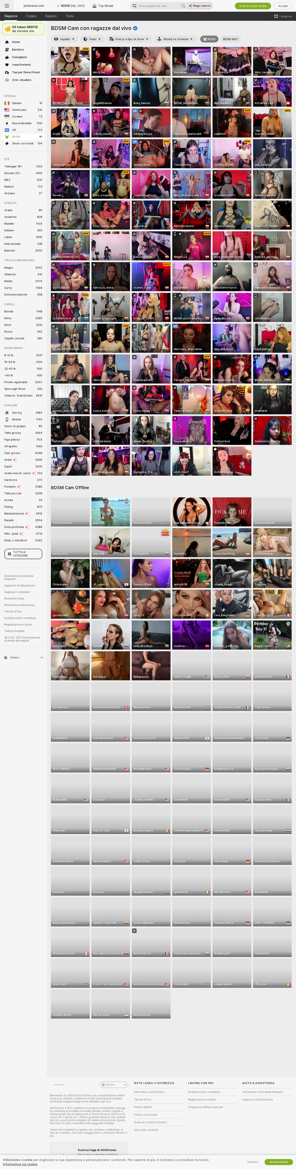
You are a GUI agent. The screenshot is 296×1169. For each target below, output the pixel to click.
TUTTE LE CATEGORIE (20, 554)
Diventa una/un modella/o (20, 618)
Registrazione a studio (18, 624)
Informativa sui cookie (20, 1164)
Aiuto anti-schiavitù (146, 1129)
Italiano (110, 1084)
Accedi (283, 6)
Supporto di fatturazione (19, 585)
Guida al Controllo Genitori (150, 1122)
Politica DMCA (143, 1107)
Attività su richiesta (175, 39)
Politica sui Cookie (145, 1114)
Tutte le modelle (14, 631)
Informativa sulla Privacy (19, 605)
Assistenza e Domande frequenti (18, 578)
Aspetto (65, 39)
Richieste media (14, 598)
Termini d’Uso (13, 611)
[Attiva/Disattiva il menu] (7, 6)
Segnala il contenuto (17, 592)
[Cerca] (183, 6)
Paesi (92, 39)
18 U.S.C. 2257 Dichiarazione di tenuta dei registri (22, 639)
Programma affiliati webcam (205, 1107)
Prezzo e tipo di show (129, 39)
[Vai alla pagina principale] (33, 6)
